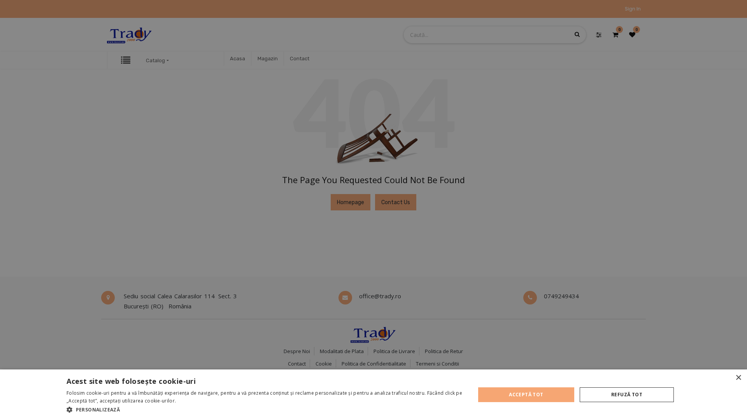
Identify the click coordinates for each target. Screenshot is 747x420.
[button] (265, 409)
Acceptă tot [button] (526, 394)
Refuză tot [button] (626, 394)
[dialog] (373, 394)
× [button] (738, 378)
